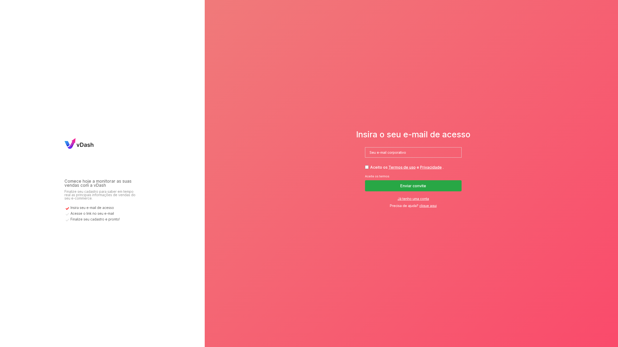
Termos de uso (402, 167)
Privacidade (431, 167)
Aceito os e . (407, 167)
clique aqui (428, 206)
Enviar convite (413, 185)
